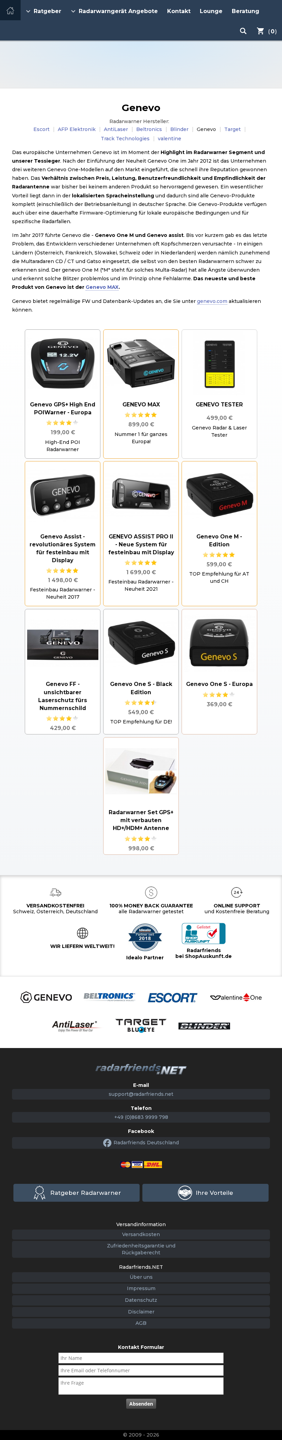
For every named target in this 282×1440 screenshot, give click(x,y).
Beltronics (149, 129)
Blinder (179, 129)
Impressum (141, 1288)
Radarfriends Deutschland (146, 1142)
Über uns (141, 1277)
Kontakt (179, 11)
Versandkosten (141, 1234)
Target (232, 129)
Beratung (245, 11)
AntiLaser (116, 129)
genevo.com (212, 301)
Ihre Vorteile (214, 1192)
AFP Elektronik (77, 129)
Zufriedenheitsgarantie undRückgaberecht (141, 1249)
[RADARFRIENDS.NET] (141, 1069)
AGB (141, 1323)
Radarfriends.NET (141, 64)
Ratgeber (47, 11)
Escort (41, 129)
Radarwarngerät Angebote (118, 11)
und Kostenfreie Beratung (237, 909)
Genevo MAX (102, 287)
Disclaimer (141, 1312)
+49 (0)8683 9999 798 (141, 1117)
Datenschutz (141, 1300)
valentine (169, 138)
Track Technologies (125, 138)
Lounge (211, 11)
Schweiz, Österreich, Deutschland (55, 909)
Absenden (141, 1403)
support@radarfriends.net (141, 1094)
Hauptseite (10, 10)
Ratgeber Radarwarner (85, 1192)
